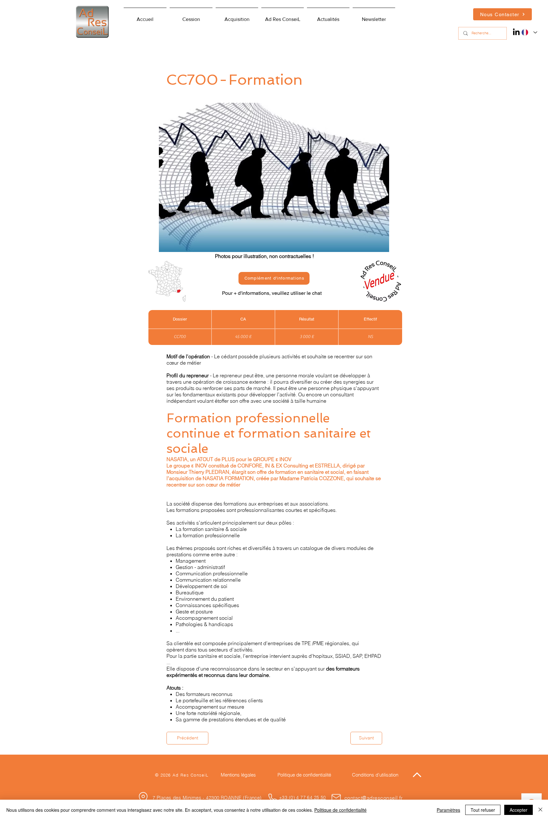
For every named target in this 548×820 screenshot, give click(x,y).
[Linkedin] (516, 31)
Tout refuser (483, 810)
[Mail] (336, 797)
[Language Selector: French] (528, 32)
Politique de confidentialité (340, 810)
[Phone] (272, 797)
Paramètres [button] (448, 810)
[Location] (143, 797)
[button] (282, 16)
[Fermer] (540, 810)
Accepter (518, 810)
